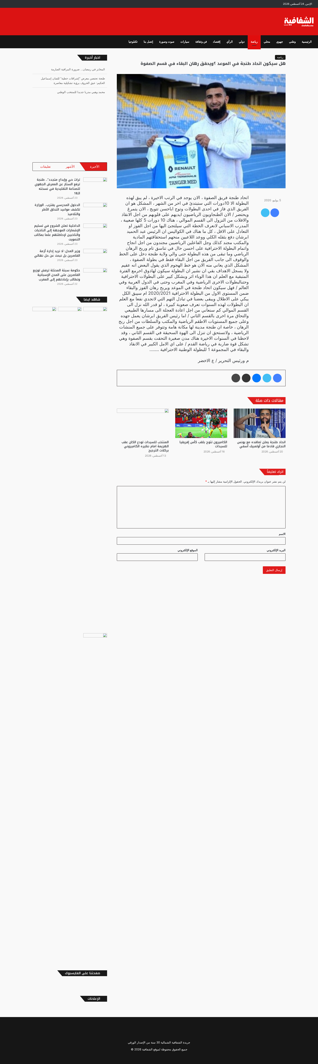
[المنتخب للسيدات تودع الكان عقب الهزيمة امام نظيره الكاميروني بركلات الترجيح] (143, 423)
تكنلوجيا (133, 41)
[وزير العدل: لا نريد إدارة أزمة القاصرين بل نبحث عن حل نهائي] (95, 257)
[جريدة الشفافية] (299, 21)
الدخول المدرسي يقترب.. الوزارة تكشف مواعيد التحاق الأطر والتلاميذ (57, 209)
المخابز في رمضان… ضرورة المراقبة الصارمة (78, 69)
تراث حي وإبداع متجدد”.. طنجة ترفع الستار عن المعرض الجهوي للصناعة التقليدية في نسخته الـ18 (57, 186)
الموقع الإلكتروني (188, 550)
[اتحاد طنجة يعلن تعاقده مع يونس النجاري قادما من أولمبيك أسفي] (260, 423)
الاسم (282, 534)
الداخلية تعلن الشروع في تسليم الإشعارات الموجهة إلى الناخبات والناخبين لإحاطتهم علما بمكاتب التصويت (57, 232)
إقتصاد (216, 41)
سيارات (184, 41)
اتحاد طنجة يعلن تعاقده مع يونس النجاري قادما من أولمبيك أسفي (261, 444)
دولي (242, 41)
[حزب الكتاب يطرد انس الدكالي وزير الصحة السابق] (95, 795)
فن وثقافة (201, 41)
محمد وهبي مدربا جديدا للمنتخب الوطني (81, 92)
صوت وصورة (166, 41)
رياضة (254, 41)
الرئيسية (307, 41)
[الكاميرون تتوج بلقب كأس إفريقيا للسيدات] (201, 423)
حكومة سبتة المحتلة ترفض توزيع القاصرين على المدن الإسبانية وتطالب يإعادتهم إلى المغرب (56, 274)
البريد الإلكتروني (276, 550)
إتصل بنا (148, 41)
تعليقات (45, 166)
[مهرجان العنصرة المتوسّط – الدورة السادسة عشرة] (95, 313)
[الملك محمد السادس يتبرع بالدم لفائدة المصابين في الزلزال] (44, 313)
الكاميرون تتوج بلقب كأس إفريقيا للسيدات (203, 444)
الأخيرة (94, 166)
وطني (292, 41)
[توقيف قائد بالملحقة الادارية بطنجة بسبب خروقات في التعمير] (70, 469)
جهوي (279, 41)
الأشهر (70, 166)
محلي (267, 41)
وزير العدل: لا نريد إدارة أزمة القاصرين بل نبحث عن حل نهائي (57, 253)
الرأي (229, 41)
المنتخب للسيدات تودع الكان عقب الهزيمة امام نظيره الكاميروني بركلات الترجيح (145, 446)
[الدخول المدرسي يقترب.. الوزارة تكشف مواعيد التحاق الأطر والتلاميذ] (95, 211)
